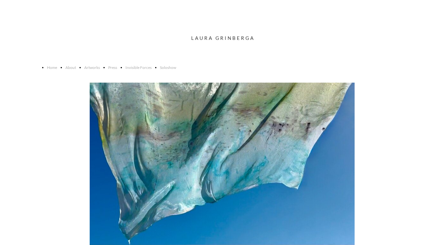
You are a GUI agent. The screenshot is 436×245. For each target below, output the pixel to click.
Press (112, 67)
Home (52, 67)
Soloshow (168, 67)
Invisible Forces (138, 67)
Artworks (92, 67)
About (70, 67)
